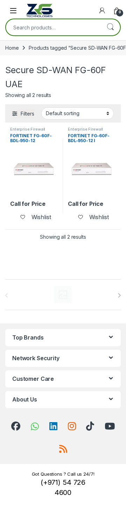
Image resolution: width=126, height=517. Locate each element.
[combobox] (53, 27)
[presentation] (119, 295)
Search (110, 27)
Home (12, 48)
